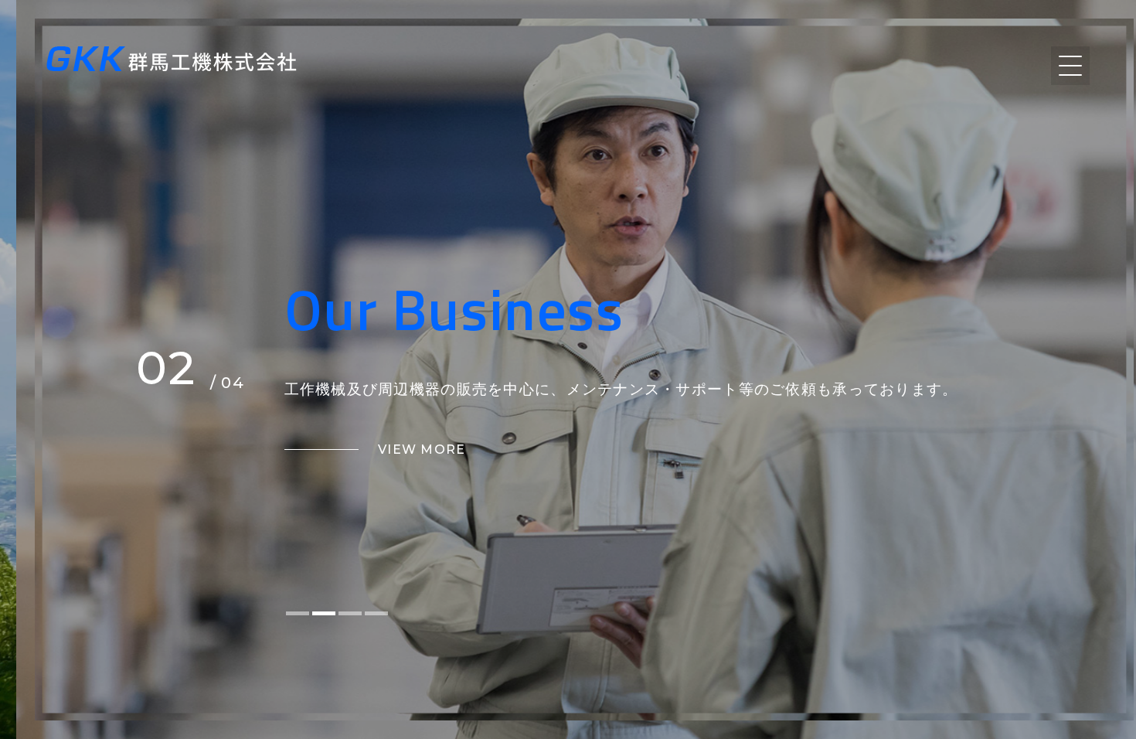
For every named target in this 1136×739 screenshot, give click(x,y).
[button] (297, 613)
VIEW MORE (422, 449)
